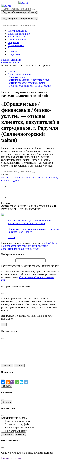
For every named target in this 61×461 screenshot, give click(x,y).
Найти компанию (17, 220)
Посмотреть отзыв (11, 458)
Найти (11, 71)
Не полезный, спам (16, 430)
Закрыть (19, 365)
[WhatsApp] (17, 382)
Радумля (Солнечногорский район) (20, 12)
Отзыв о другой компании (19, 427)
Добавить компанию (19, 74)
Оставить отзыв (16, 77)
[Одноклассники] (8, 382)
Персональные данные (17, 421)
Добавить (7, 365)
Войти (11, 237)
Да (4, 324)
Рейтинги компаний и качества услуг (28, 79)
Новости (28, 231)
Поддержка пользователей (34, 229)
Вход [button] (4, 15)
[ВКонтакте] (3, 382)
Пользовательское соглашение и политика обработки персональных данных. (24, 247)
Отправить (8, 434)
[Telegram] (26, 382)
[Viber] (12, 382)
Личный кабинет (35, 223)
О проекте (13, 229)
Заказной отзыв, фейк (17, 424)
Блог (20, 231)
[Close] (2, 293)
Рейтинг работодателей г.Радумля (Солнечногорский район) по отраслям (29, 84)
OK (3, 280)
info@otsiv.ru (51, 243)
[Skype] (21, 382)
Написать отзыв (17, 223)
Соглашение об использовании (36, 277)
